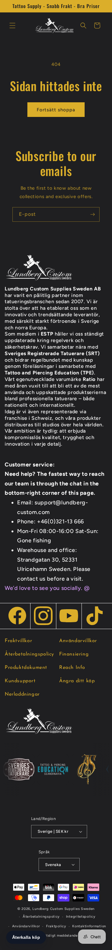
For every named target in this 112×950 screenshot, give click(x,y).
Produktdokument (26, 667)
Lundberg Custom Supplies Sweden (63, 909)
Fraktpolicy (56, 926)
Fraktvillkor (18, 640)
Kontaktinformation (89, 926)
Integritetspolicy (81, 917)
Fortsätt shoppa (56, 110)
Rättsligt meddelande (59, 936)
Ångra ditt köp (77, 681)
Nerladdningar (22, 694)
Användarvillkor (78, 640)
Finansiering (74, 654)
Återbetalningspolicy (29, 654)
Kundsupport (20, 681)
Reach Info (72, 667)
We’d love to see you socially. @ (47, 588)
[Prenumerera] (92, 214)
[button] (12, 25)
